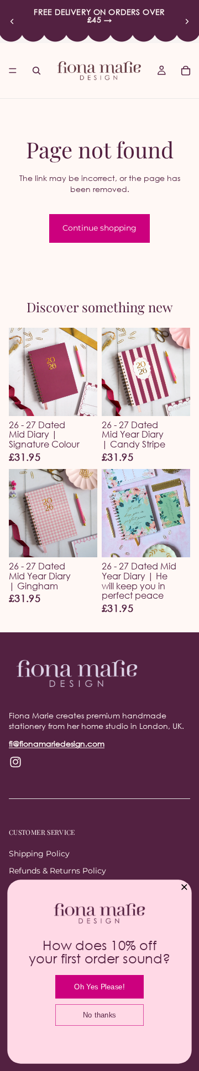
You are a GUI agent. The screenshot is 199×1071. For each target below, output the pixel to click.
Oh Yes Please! (99, 987)
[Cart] (186, 70)
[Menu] (12, 70)
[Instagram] (15, 762)
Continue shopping (99, 228)
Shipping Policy (39, 854)
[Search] (36, 70)
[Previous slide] (12, 21)
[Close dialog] (184, 887)
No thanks (99, 1015)
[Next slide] (187, 21)
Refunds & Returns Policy (57, 871)
